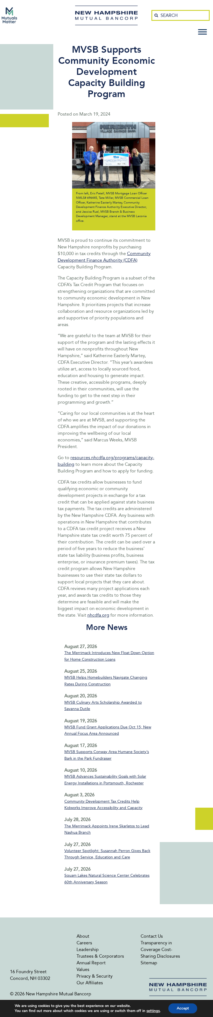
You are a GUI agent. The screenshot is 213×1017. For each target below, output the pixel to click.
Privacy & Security (95, 976)
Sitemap (149, 962)
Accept (183, 1008)
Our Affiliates (90, 982)
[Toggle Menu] (202, 31)
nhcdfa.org (98, 615)
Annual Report (91, 962)
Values (83, 969)
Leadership (88, 949)
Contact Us (152, 936)
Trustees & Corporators (100, 956)
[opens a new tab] (9, 15)
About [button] (83, 936)
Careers (84, 942)
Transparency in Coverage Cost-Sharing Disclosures (160, 949)
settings (153, 1010)
